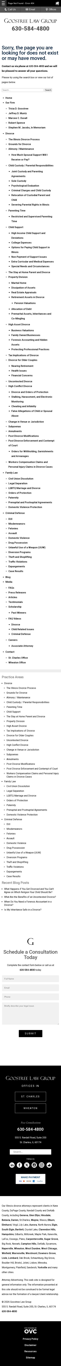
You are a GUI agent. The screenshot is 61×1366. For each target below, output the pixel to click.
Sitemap (30, 1357)
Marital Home (18, 283)
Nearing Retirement (22, 366)
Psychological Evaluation (25, 185)
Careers (12, 640)
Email (32, 9)
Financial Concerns (22, 375)
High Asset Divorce (19, 324)
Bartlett (19, 1229)
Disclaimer (30, 1345)
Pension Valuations (25, 303)
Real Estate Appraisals (23, 292)
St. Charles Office (18, 657)
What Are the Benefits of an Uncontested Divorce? (30, 897)
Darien (14, 1220)
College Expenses (21, 242)
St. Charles (30, 1096)
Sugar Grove (51, 1239)
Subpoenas (14, 426)
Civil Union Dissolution (20, 478)
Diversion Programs (19, 552)
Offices (52, 9)
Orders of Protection (19, 493)
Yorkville (42, 1267)
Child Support (15, 227)
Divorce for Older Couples (22, 360)
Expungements (16, 566)
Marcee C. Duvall (17, 118)
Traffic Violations (17, 561)
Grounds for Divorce (19, 144)
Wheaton (31, 1108)
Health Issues (19, 370)
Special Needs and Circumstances (30, 266)
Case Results (15, 571)
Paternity (13, 497)
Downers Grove (47, 1253)
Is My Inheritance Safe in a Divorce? (22, 909)
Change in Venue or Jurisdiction (26, 421)
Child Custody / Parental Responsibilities (30, 165)
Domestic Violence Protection (25, 507)
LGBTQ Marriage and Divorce (24, 488)
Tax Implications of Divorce (23, 355)
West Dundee (32, 1248)
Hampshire (8, 1234)
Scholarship (14, 606)
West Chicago (49, 1248)
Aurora (33, 1224)
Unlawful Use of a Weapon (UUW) (26, 547)
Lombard (13, 1258)
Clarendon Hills (47, 1229)
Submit (30, 1033)
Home (8, 98)
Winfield (6, 1253)
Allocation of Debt (21, 309)
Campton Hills (28, 1243)
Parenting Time (16, 210)
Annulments (15, 431)
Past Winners (18, 612)
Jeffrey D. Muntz (17, 113)
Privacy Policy (30, 1339)
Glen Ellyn (34, 1215)
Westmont (31, 1253)
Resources (30, 1351)
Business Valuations (22, 330)
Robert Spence (16, 122)
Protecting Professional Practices (30, 349)
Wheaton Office (17, 662)
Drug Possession (18, 542)
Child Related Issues (22, 629)
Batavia (6, 1220)
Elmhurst (7, 1224)
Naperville (7, 1248)
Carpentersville (34, 1239)
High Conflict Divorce (20, 386)
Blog (8, 577)
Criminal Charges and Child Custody (31, 190)
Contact (9, 651)
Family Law (11, 472)
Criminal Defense (15, 513)
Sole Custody (18, 181)
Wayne (34, 1220)
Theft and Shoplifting (20, 557)
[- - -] (3, 3)
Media (8, 581)
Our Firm (10, 102)
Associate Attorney (22, 646)
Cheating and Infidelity (23, 406)
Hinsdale (45, 1215)
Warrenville (18, 1253)
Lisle (4, 1258)
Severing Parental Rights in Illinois (30, 204)
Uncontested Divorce (20, 381)
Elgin (54, 1224)
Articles (12, 597)
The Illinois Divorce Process (24, 139)
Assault (12, 533)
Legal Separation (17, 483)
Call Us (12, 9)
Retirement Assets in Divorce (27, 297)
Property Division (18, 277)
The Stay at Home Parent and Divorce (29, 272)
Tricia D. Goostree (18, 108)
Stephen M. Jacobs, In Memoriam (26, 127)
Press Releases (17, 592)
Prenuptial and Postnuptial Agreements (30, 502)
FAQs (11, 587)
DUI (10, 519)
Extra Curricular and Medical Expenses (32, 261)
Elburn (51, 1220)
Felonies (13, 528)
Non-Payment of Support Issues (29, 256)
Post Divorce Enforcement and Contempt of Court (32, 768)
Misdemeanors (16, 523)
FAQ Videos (14, 618)
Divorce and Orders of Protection (29, 392)
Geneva (24, 1215)
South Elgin (8, 1229)
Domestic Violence (19, 538)
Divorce (9, 133)
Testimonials (15, 602)
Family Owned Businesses (25, 335)
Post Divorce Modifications (23, 436)
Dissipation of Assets (23, 287)
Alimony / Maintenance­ (21, 149)
